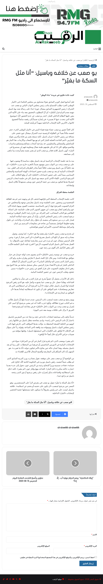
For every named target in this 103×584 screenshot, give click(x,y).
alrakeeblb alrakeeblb (68, 427)
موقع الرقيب (57, 579)
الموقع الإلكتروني (43, 546)
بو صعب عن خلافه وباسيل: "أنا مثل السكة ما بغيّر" (48, 402)
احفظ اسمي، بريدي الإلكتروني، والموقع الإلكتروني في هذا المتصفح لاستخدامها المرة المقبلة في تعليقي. (57, 557)
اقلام (85, 60)
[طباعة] (28, 414)
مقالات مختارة (83, 66)
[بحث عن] (3, 49)
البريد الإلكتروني (90, 546)
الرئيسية (92, 60)
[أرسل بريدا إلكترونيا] (87, 100)
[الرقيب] (67, 37)
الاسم (94, 534)
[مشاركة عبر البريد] (35, 414)
